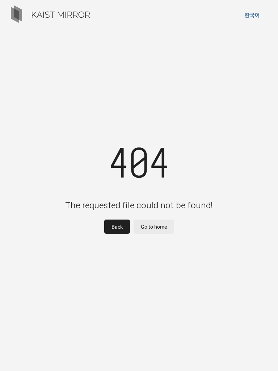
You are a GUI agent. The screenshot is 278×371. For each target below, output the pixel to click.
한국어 (252, 15)
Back (117, 226)
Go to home (154, 226)
